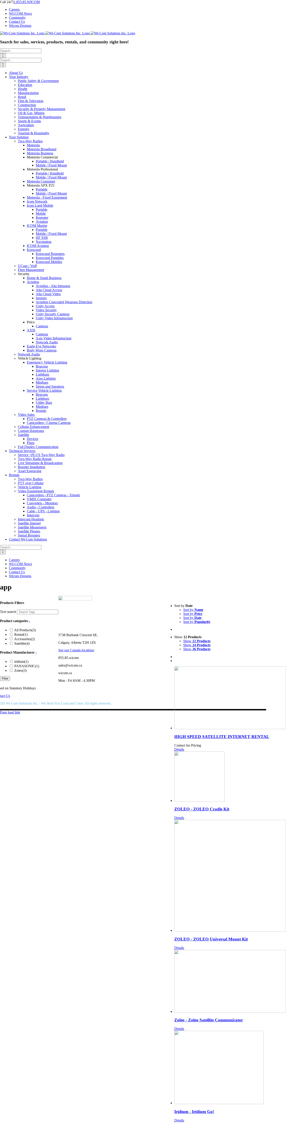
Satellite (187, 634)
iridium (187, 652)
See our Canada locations (76, 650)
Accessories (189, 629)
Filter (5, 678)
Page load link (10, 712)
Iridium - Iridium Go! (194, 1111)
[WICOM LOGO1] (75, 599)
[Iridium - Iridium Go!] (230, 1068)
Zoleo (186, 661)
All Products (190, 621)
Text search (173, 602)
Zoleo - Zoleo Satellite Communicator (208, 1020)
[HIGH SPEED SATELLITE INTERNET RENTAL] (230, 698)
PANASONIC (192, 656)
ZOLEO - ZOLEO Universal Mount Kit (211, 939)
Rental (186, 625)
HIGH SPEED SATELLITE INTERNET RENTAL (221, 736)
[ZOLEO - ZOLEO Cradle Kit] (230, 777)
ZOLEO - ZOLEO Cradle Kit (201, 809)
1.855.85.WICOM (27, 2)
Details (179, 749)
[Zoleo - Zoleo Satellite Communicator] (230, 982)
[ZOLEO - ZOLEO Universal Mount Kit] (230, 876)
